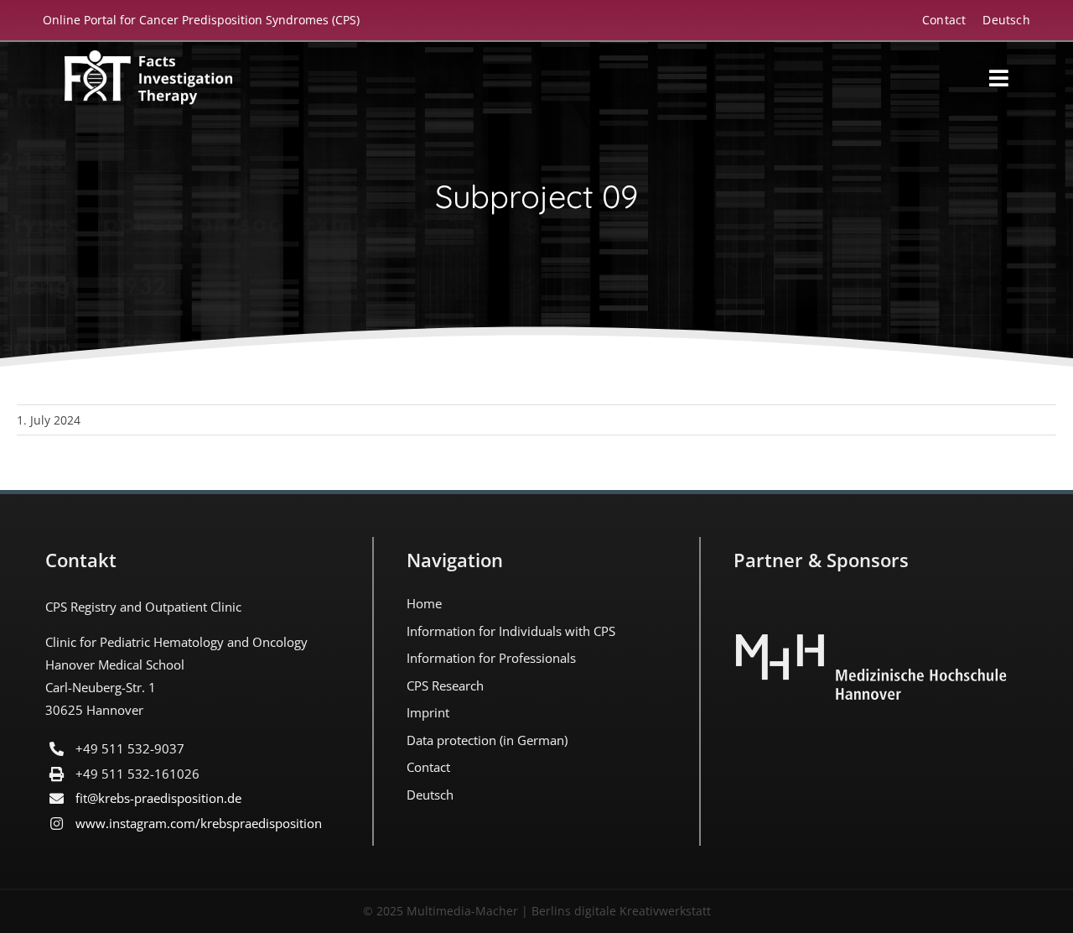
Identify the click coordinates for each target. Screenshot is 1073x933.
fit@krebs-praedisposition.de (158, 798)
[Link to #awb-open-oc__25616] (998, 78)
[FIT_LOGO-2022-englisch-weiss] (148, 58)
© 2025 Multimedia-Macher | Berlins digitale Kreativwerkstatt (537, 911)
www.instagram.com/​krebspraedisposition (198, 823)
